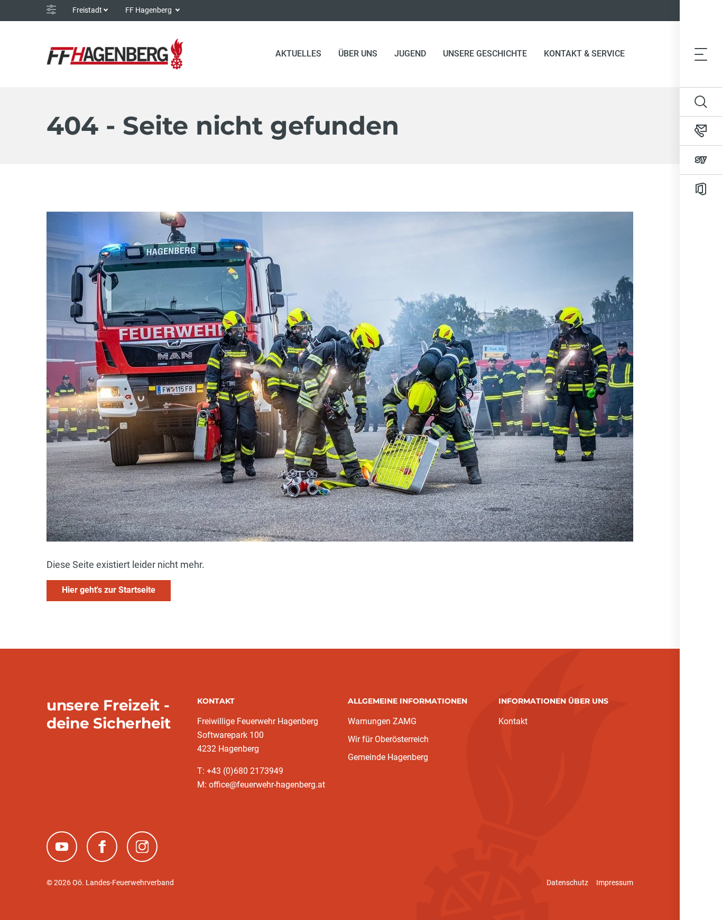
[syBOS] (701, 160)
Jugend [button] (410, 54)
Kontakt (512, 721)
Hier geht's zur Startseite (108, 590)
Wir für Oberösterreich (388, 739)
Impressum (614, 882)
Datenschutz (567, 882)
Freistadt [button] (87, 10)
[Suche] (701, 102)
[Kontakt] (701, 131)
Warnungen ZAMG (382, 721)
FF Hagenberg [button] (149, 10)
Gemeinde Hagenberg (388, 757)
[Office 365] (701, 189)
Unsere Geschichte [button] (485, 54)
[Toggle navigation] (701, 54)
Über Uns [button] (357, 54)
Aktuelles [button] (298, 54)
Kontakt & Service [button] (584, 54)
